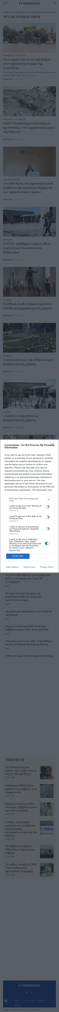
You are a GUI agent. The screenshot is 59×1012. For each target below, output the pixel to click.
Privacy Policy (46, 567)
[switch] (47, 506)
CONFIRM (17, 556)
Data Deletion (12, 567)
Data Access (29, 567)
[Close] (53, 445)
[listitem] (29, 499)
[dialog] (29, 506)
